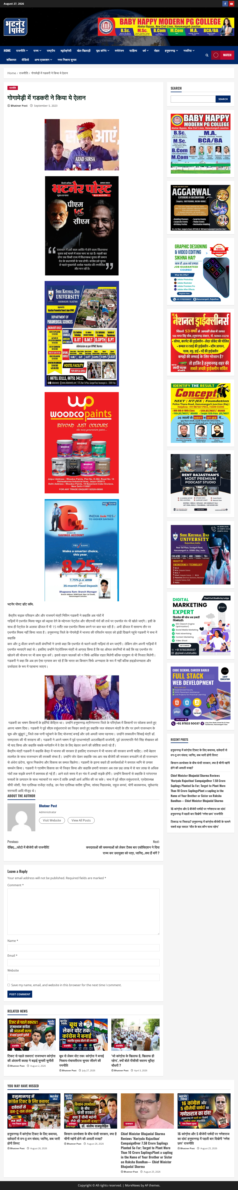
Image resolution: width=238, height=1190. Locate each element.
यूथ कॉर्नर (101, 50)
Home (7, 50)
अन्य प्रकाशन (42, 59)
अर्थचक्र (72, 1123)
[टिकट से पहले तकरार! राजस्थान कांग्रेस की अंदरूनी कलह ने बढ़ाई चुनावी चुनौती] (31, 1035)
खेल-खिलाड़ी (84, 50)
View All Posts (81, 820)
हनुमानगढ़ (170, 50)
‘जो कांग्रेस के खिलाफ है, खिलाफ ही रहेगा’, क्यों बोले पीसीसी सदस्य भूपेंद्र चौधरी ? (133, 1060)
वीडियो (25, 59)
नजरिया (188, 50)
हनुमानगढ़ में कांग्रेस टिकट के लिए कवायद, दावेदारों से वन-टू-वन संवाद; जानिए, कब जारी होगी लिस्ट (33, 1138)
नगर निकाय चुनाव (67, 59)
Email (12, 956)
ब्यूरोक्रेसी (66, 50)
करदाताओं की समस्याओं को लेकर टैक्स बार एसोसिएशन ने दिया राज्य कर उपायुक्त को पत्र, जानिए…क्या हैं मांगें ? (123, 847)
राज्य (35, 50)
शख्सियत (11, 59)
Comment (15, 885)
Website (13, 970)
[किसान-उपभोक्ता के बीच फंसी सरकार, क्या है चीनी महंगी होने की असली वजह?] (90, 1111)
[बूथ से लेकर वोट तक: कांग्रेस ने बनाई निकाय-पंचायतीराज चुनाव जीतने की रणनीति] (83, 1035)
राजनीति (20, 50)
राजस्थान (129, 1123)
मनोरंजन (119, 50)
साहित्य (133, 50)
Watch (227, 55)
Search (176, 88)
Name (12, 941)
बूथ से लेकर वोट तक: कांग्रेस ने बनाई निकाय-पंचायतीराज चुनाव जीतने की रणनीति (81, 1060)
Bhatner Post (19, 105)
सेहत (156, 50)
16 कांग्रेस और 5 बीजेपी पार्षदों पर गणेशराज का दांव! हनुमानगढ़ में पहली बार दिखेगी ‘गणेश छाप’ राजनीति (204, 1138)
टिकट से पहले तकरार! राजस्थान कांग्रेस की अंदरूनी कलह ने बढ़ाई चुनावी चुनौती (31, 1058)
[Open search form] (207, 55)
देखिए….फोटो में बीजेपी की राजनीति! (28, 844)
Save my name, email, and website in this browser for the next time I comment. (66, 985)
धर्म (144, 50)
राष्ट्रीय (51, 50)
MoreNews (132, 1185)
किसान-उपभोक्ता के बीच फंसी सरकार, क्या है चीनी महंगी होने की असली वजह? (90, 1136)
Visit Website (52, 820)
